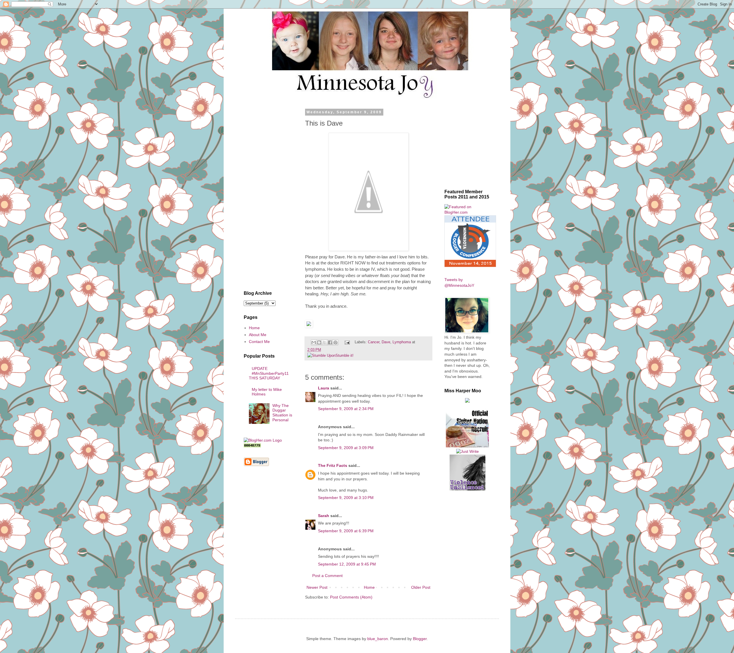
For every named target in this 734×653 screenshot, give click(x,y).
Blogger (420, 638)
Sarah (323, 515)
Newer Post (317, 587)
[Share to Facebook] (330, 342)
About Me (257, 334)
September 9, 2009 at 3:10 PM (346, 497)
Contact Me (259, 341)
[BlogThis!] (319, 342)
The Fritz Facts (332, 465)
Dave (386, 342)
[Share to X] (324, 342)
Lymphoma (402, 342)
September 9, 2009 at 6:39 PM (346, 531)
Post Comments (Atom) (351, 597)
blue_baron (377, 638)
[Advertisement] (268, 196)
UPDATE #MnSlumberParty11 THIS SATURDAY (269, 373)
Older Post (420, 587)
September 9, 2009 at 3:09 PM (346, 447)
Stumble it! (344, 356)
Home (369, 587)
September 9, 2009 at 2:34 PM (346, 408)
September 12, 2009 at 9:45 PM (347, 564)
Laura (323, 388)
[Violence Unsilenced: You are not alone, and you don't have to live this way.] (467, 472)
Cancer (373, 342)
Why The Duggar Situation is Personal (282, 412)
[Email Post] (347, 342)
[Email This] (314, 342)
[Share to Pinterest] (335, 342)
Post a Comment (327, 575)
